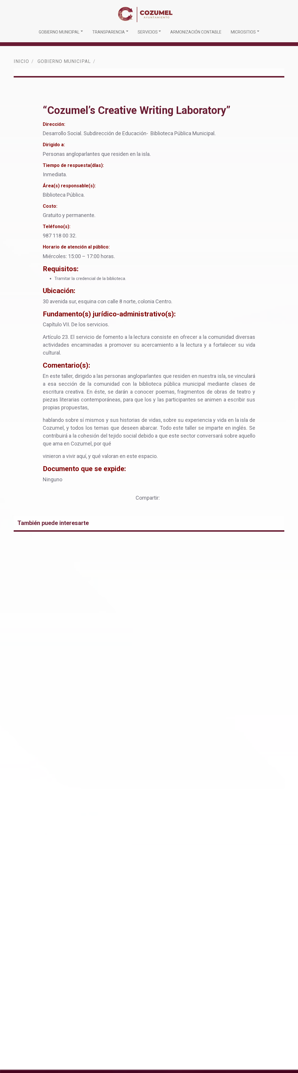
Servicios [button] (148, 32)
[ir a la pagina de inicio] (147, 13)
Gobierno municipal (64, 61)
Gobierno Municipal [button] (59, 32)
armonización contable (195, 32)
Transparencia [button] (108, 32)
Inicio (21, 61)
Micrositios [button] (243, 32)
